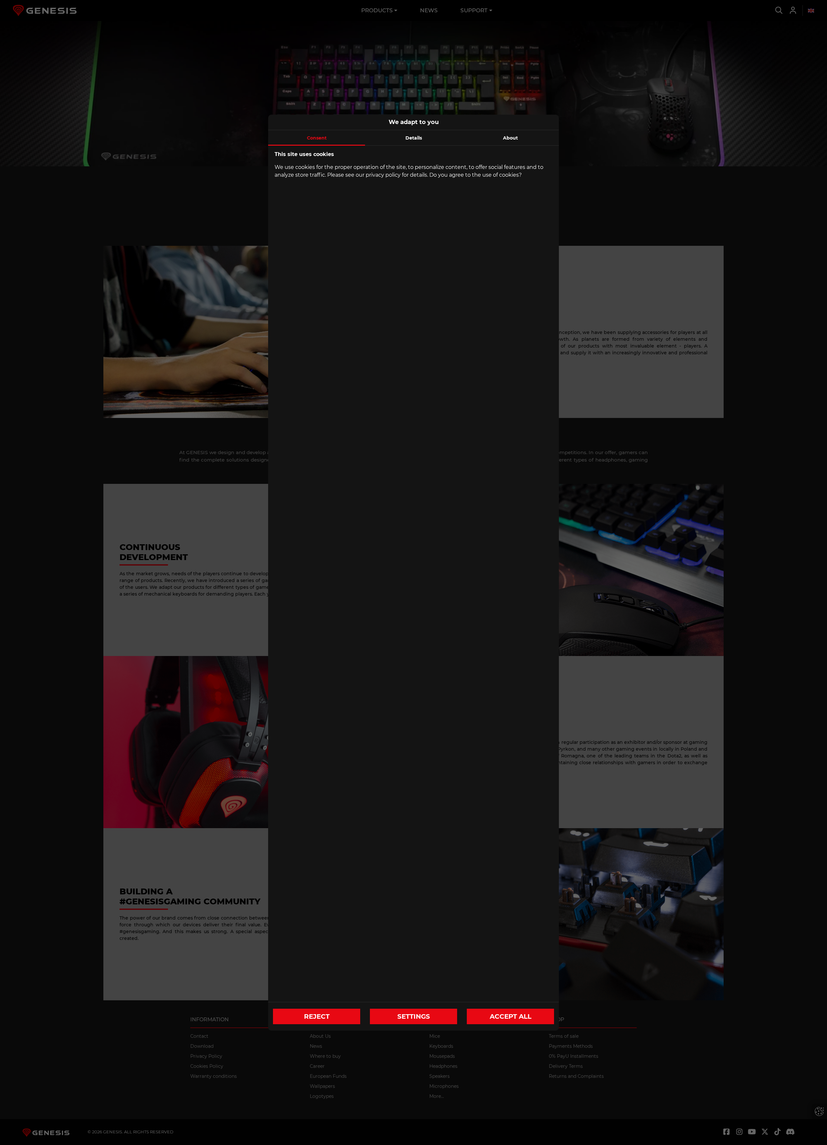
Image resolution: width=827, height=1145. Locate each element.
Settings (413, 1016)
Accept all (510, 1016)
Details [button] (413, 138)
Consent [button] (317, 138)
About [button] (510, 138)
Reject (317, 1016)
